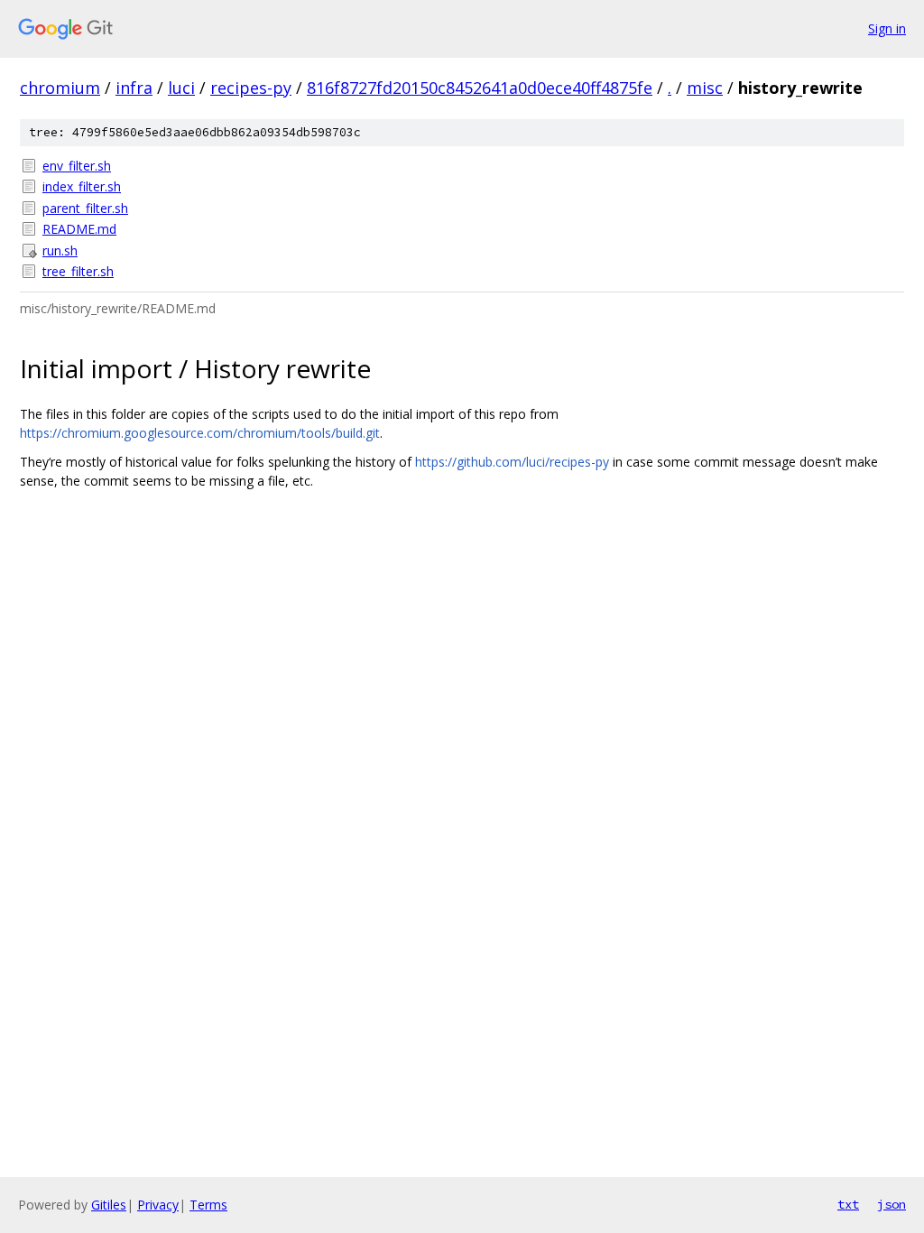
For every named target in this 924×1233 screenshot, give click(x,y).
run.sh (60, 250)
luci (181, 87)
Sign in (887, 28)
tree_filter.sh (78, 271)
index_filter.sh (81, 186)
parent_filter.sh (85, 208)
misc (705, 87)
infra (134, 87)
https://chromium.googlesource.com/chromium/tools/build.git (200, 432)
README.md (79, 228)
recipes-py (250, 87)
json (891, 1204)
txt (848, 1204)
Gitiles (108, 1204)
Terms (208, 1204)
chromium (60, 87)
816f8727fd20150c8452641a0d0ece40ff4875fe (479, 87)
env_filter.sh (76, 165)
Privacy (158, 1204)
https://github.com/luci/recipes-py (512, 461)
